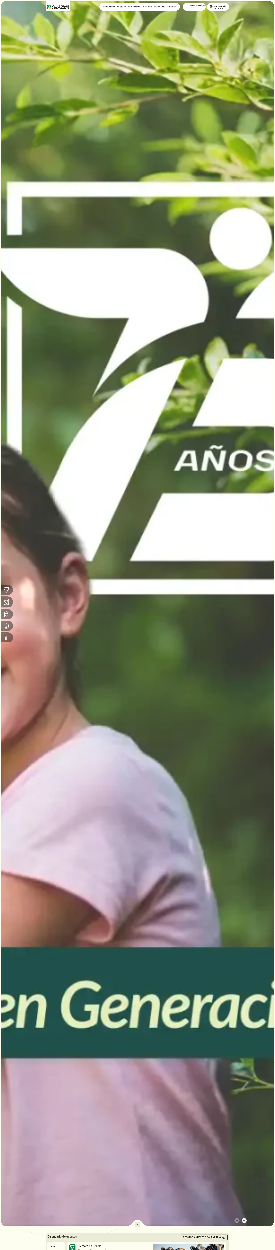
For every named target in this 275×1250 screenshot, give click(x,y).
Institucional (109, 6)
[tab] (56, 1246)
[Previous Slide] (236, 1220)
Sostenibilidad (134, 6)
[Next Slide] (244, 1220)
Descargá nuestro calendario (202, 1237)
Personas (147, 6)
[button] (195, 5)
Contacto (171, 6)
